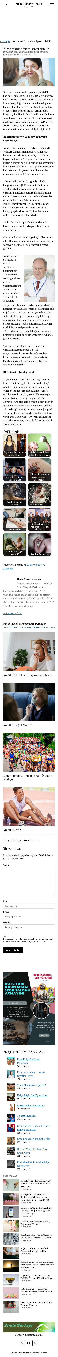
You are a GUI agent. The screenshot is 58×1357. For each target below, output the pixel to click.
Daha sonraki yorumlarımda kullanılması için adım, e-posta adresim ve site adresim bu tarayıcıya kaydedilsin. (28, 940)
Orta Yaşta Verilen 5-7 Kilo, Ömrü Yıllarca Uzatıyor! (36, 1304)
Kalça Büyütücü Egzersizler (32, 1095)
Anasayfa (5, 41)
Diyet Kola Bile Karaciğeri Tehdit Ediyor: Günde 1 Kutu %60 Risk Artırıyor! (36, 1183)
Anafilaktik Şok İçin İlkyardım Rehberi (27, 675)
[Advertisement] (29, 19)
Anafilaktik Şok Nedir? (17, 725)
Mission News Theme (20, 1353)
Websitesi (7, 922)
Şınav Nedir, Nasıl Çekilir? (31, 1085)
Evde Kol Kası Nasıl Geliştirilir (33, 1139)
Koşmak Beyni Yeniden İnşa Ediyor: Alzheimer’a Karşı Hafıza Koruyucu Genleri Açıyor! (37, 1264)
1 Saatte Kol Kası (26, 1115)
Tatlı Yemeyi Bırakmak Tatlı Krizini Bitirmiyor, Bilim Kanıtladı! (37, 1290)
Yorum (6, 865)
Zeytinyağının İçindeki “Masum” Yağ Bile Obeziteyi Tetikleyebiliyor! (37, 1277)
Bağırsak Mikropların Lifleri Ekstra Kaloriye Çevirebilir (34, 1250)
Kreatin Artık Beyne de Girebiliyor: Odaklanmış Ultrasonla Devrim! (37, 1236)
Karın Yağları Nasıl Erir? (30, 1105)
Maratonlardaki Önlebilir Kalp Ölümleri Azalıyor (28, 777)
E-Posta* (6, 912)
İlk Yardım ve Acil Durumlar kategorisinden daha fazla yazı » (29, 627)
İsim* (5, 901)
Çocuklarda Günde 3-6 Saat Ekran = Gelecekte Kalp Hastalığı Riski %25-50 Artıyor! (38, 1210)
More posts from (12, 613)
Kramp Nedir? (12, 830)
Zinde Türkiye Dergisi (29, 3)
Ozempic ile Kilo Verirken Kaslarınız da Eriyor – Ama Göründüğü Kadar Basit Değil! (35, 1197)
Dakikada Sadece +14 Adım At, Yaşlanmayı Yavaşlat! (35, 1223)
